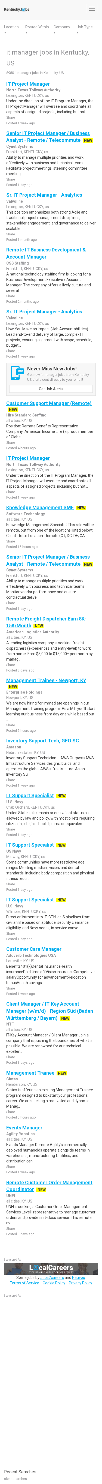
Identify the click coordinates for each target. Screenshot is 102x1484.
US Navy (13, 851)
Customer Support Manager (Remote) (49, 403)
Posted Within (37, 27)
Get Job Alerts (51, 389)
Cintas (12, 1079)
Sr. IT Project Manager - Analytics (44, 195)
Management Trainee (30, 1073)
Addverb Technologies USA (31, 955)
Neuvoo (78, 1277)
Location (11, 27)
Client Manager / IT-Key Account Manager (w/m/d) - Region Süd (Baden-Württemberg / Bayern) (50, 1011)
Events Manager (24, 1128)
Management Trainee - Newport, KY (46, 680)
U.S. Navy (14, 802)
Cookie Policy (54, 1283)
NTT (10, 1024)
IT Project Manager (28, 84)
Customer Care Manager (33, 949)
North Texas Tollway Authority (33, 90)
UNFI (10, 1196)
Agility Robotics (20, 1134)
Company (62, 27)
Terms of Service (24, 1283)
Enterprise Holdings (24, 692)
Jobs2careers (52, 1277)
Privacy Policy (80, 1283)
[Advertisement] (45, 1380)
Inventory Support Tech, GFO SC (42, 741)
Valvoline (14, 201)
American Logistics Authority (32, 632)
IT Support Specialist (30, 795)
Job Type (85, 27)
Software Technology (25, 514)
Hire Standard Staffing (26, 415)
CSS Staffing (17, 263)
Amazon (13, 747)
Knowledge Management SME (40, 507)
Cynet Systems (19, 146)
